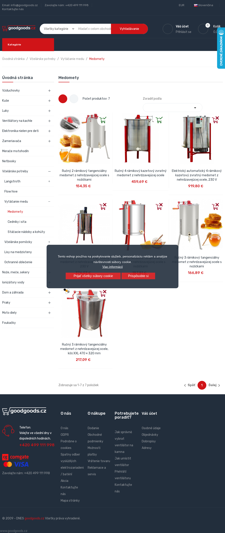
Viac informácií (112, 266)
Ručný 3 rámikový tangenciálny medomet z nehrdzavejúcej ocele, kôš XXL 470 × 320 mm (84, 349)
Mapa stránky (70, 500)
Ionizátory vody (13, 282)
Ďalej (215, 385)
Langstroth (12, 181)
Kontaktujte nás (13, 9)
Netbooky (9, 161)
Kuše (5, 101)
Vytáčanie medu (16, 201)
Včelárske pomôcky (18, 242)
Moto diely (9, 313)
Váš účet (149, 413)
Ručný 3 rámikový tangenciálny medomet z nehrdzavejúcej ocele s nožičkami (197, 262)
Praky (6, 302)
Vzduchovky (11, 90)
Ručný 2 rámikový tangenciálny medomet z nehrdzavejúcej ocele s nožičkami (84, 175)
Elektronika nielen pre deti (20, 131)
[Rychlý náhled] (62, 116)
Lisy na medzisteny (18, 252)
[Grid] (62, 98)
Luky (5, 111)
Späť (188, 385)
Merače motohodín (15, 151)
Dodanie (93, 428)
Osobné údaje (151, 428)
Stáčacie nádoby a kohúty (26, 232)
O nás (64, 428)
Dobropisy (149, 441)
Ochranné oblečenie (18, 262)
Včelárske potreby (15, 171)
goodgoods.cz (34, 518)
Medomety (15, 212)
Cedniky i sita (17, 222)
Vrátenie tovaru (99, 461)
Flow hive (11, 191)
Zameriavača (11, 141)
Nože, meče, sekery (15, 272)
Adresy (147, 448)
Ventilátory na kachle (17, 121)
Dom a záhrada (13, 292)
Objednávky (150, 435)
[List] (73, 98)
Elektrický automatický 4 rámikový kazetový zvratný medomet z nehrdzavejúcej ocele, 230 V (197, 175)
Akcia (64, 481)
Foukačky (9, 323)
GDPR (65, 435)
